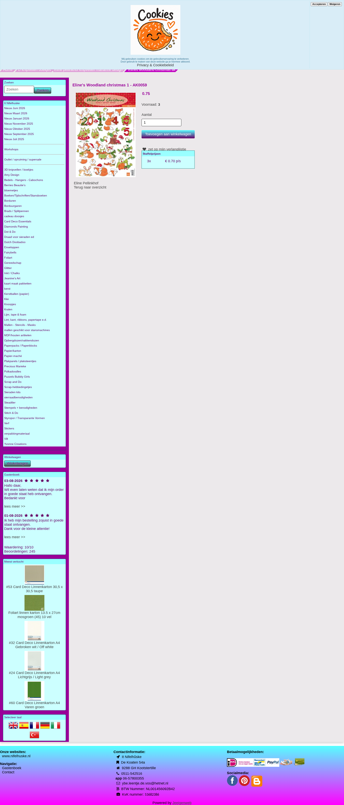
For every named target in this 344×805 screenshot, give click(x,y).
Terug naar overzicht (90, 187)
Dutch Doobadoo (14, 242)
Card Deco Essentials (17, 221)
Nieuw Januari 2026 (16, 118)
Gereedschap (12, 262)
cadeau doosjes (14, 216)
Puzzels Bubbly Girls (17, 376)
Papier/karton (12, 350)
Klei (6, 299)
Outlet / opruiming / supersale (22, 159)
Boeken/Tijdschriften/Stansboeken (25, 195)
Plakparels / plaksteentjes (20, 361)
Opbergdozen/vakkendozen (21, 340)
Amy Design (11, 174)
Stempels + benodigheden (20, 407)
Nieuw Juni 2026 (14, 108)
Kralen (8, 309)
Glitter (8, 268)
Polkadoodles (12, 371)
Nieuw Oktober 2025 (17, 128)
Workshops (11, 149)
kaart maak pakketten (17, 283)
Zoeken (43, 90)
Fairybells (10, 252)
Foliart (8, 257)
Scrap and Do (13, 381)
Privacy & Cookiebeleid (155, 65)
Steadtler (10, 402)
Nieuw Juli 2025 (14, 139)
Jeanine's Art (12, 278)
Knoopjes (10, 304)
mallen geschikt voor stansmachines (27, 330)
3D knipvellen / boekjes (18, 169)
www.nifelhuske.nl (16, 756)
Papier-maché (13, 356)
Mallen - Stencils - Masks (20, 324)
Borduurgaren (13, 205)
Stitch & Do (11, 412)
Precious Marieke (15, 366)
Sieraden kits (12, 392)
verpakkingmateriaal (17, 433)
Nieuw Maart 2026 (15, 113)
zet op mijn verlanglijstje (166, 149)
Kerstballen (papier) (16, 293)
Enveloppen (11, 247)
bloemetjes (11, 190)
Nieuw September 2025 (19, 134)
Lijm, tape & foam (15, 314)
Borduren (10, 200)
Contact (8, 772)
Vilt (6, 438)
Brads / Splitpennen (16, 211)
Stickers (9, 428)
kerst (7, 288)
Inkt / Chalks (12, 273)
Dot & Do (10, 231)
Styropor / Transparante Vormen (24, 418)
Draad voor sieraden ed (19, 236)
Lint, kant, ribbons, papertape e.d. (25, 319)
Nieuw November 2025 (18, 123)
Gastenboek (11, 768)
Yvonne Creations (15, 443)
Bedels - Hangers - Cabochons (23, 180)
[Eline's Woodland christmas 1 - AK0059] (106, 135)
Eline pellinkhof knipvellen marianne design (88, 70)
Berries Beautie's (14, 185)
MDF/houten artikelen (17, 335)
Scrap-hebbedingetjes (18, 387)
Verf (6, 423)
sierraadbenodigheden (18, 397)
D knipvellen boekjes (34, 70)
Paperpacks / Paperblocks (20, 345)
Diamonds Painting (16, 226)
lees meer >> (14, 506)
